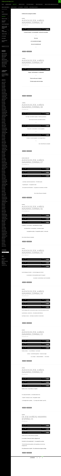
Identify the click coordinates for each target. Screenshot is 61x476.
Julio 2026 (3, 65)
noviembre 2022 (4, 146)
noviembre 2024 (4, 112)
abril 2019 (3, 208)
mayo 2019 (3, 207)
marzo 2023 (4, 141)
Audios (23, 18)
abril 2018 (3, 225)
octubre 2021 (4, 165)
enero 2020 (4, 195)
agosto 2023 (4, 133)
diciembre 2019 (4, 197)
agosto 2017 (4, 237)
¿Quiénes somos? (8, 4)
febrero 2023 (4, 142)
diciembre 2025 (4, 93)
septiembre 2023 (4, 132)
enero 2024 (4, 126)
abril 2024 (3, 122)
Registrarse (3, 258)
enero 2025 (4, 109)
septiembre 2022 (4, 149)
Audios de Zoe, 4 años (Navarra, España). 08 (33, 106)
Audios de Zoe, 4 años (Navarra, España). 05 (33, 251)
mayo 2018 (3, 224)
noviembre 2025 (4, 95)
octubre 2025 (4, 96)
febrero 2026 (4, 90)
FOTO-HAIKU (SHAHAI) (29, 4)
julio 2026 (3, 83)
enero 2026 (4, 92)
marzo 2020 (4, 192)
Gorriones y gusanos (5, 60)
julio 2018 (3, 221)
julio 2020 (3, 187)
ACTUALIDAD (20, 7)
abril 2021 (3, 174)
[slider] (47, 29)
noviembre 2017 (4, 233)
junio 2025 (3, 102)
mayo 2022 (3, 155)
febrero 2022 (4, 159)
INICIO (3, 4)
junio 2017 (3, 240)
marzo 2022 (4, 158)
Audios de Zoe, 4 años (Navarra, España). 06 (33, 207)
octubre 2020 (4, 182)
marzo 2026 (4, 89)
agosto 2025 (4, 99)
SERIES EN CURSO (21, 4)
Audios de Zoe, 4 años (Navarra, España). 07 (33, 161)
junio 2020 (3, 188)
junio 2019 (3, 205)
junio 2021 (3, 171)
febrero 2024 (4, 125)
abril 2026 (3, 87)
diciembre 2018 (4, 214)
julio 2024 (3, 118)
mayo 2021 (3, 172)
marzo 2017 (4, 244)
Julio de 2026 (4, 66)
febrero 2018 (4, 228)
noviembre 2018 (4, 215)
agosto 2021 (4, 168)
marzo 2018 (4, 227)
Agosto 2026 (4, 56)
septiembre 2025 (4, 97)
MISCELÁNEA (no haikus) (33, 7)
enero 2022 (4, 161)
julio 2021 (3, 169)
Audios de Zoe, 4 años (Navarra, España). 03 (33, 333)
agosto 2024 (4, 116)
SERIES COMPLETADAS (5, 7)
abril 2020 (3, 191)
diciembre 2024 (4, 110)
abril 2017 (3, 243)
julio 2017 (3, 238)
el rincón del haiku (5, 73)
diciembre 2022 (4, 145)
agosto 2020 (4, 185)
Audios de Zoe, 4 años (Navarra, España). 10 (33, 21)
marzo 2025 (4, 106)
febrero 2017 (4, 246)
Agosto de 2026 (4, 53)
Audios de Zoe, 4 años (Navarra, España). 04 (33, 292)
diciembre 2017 (4, 231)
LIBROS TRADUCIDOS (39, 4)
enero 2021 (4, 178)
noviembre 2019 (4, 198)
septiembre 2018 (4, 218)
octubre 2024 (4, 113)
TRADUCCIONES (13, 7)
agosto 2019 (4, 202)
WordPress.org (4, 265)
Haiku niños (29, 51)
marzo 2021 (4, 175)
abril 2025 (3, 105)
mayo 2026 (3, 86)
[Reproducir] (23, 29)
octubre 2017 (4, 234)
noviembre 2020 (4, 181)
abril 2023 (3, 139)
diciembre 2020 (4, 179)
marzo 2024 (4, 123)
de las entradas (5, 261)
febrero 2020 (4, 194)
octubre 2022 (4, 148)
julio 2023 (3, 135)
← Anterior (32, 457)
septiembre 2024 (4, 115)
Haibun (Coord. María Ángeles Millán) (51, 4)
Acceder (3, 259)
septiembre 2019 (4, 201)
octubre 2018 (4, 217)
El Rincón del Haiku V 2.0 (7, 1)
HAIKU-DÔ (14, 4)
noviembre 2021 (4, 164)
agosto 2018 (4, 220)
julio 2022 (3, 152)
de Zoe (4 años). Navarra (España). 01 (34, 418)
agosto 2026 (4, 82)
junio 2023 (3, 136)
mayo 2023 (3, 138)
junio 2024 (3, 119)
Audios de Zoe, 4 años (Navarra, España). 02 (33, 371)
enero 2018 (4, 230)
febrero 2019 (4, 211)
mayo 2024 (3, 120)
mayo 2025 (3, 103)
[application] (36, 29)
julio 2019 (3, 204)
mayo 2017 (3, 241)
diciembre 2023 (4, 128)
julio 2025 (3, 100)
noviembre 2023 (4, 129)
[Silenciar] (45, 29)
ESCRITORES (26, 7)
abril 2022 (3, 156)
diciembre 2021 (4, 162)
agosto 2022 (4, 151)
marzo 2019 (4, 210)
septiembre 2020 (4, 184)
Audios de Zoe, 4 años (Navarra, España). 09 (33, 61)
